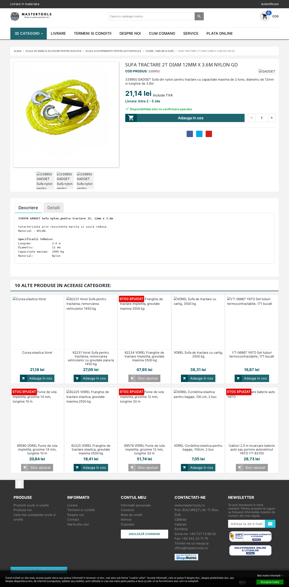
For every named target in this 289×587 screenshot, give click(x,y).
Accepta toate (270, 582)
